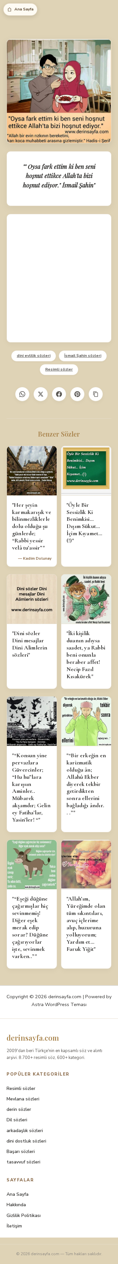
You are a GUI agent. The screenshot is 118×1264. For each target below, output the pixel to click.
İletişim (14, 1226)
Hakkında (16, 1205)
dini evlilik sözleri (33, 355)
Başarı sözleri (21, 1151)
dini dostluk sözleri (26, 1141)
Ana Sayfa (23, 9)
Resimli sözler (59, 369)
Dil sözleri (17, 1120)
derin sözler (19, 1109)
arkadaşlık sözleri (25, 1131)
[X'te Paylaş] (40, 394)
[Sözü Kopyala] (95, 394)
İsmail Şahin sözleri (82, 355)
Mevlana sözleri (23, 1099)
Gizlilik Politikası (24, 1215)
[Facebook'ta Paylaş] (59, 394)
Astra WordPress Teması (59, 1004)
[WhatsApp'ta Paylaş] (22, 394)
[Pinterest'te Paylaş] (77, 394)
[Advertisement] (59, 278)
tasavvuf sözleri (23, 1162)
